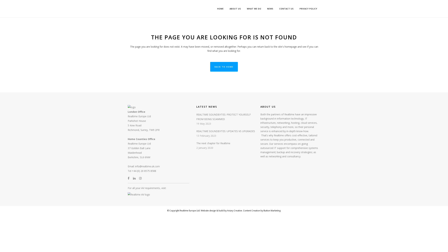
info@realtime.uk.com (147, 166)
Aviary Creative (234, 210)
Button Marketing (272, 210)
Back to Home (224, 66)
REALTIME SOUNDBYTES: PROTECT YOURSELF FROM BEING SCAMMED (223, 117)
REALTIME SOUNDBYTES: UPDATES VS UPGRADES (225, 131)
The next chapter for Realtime (213, 143)
